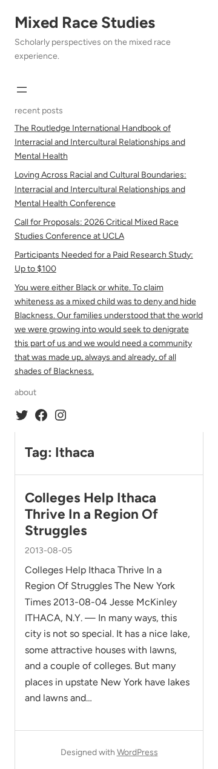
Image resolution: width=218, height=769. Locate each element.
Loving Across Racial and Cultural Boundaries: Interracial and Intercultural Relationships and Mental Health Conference (101, 189)
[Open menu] (22, 89)
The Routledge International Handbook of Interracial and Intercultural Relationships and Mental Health (100, 142)
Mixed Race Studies (85, 22)
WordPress (137, 752)
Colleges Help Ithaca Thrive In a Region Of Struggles (91, 514)
